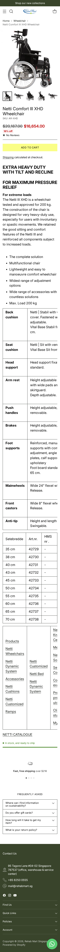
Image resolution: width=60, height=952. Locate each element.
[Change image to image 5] (52, 96)
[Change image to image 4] (41, 96)
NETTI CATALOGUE (17, 735)
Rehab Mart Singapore (37, 941)
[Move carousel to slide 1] (26, 778)
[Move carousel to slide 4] (33, 778)
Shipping (8, 157)
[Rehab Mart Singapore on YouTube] (15, 895)
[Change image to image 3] (30, 96)
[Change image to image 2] (18, 96)
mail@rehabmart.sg (20, 886)
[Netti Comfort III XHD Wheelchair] (30, 59)
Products (12, 641)
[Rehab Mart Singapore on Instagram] (10, 895)
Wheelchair (20, 20)
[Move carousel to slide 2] (28, 778)
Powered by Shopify (14, 944)
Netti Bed (37, 674)
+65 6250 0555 (18, 880)
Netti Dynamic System (12, 666)
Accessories (15, 679)
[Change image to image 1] (7, 96)
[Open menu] (4, 11)
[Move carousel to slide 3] (31, 778)
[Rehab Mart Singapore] (30, 11)
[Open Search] (11, 11)
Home (6, 20)
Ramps (11, 712)
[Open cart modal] (54, 11)
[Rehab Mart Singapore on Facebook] (4, 895)
